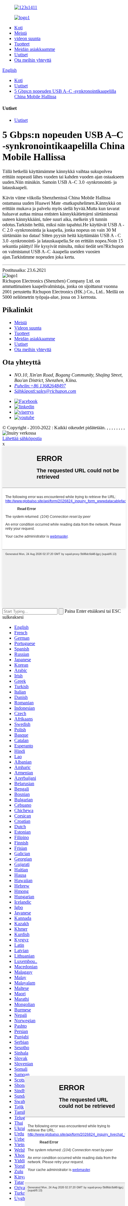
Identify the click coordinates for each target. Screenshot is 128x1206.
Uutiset (21, 54)
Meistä (20, 33)
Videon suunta (27, 327)
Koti (18, 27)
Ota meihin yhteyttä (32, 60)
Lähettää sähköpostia (22, 438)
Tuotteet (21, 43)
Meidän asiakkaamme (34, 49)
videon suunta (27, 38)
